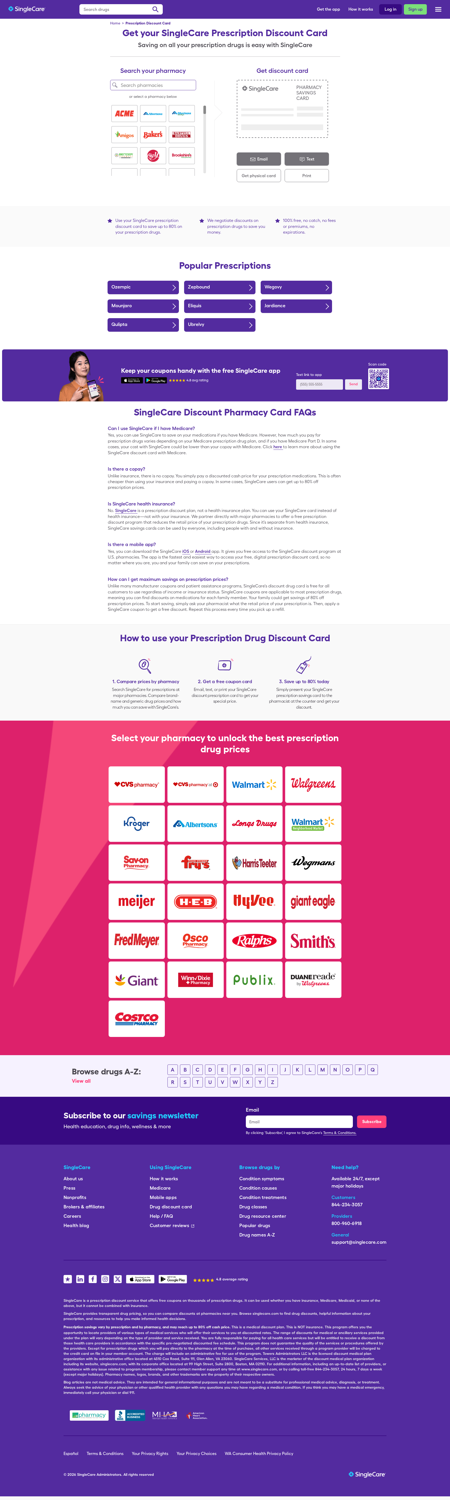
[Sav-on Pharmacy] (137, 862)
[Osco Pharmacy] (195, 940)
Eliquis (194, 305)
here (278, 446)
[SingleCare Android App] (156, 379)
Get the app (328, 9)
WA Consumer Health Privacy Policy (259, 1453)
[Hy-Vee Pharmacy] (254, 901)
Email (252, 1110)
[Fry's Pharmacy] (195, 862)
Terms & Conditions (105, 1453)
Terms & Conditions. (340, 1133)
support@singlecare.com (359, 1242)
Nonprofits (75, 1197)
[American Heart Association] (198, 1415)
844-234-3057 (347, 1204)
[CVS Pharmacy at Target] (195, 784)
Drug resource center (262, 1216)
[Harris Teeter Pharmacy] (254, 862)
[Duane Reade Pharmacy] (313, 979)
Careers (72, 1216)
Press (69, 1188)
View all (81, 1081)
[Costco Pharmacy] (137, 1018)
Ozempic (121, 287)
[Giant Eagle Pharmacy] (313, 901)
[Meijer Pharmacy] (137, 901)
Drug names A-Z (257, 1235)
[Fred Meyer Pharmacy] (137, 940)
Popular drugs (254, 1225)
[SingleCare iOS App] (132, 379)
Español (71, 1453)
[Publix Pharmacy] (254, 979)
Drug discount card (171, 1206)
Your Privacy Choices (196, 1453)
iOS (186, 551)
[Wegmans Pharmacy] (313, 862)
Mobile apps (163, 1197)
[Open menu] (438, 10)
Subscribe (372, 1121)
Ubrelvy (196, 324)
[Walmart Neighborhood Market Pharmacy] (313, 823)
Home (115, 23)
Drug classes (253, 1206)
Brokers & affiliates (84, 1206)
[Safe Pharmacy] (89, 1415)
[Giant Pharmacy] (137, 979)
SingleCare (126, 510)
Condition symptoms (261, 1178)
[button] (124, 113)
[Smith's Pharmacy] (313, 940)
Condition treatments (262, 1197)
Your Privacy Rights (150, 1453)
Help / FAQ (161, 1216)
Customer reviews (169, 1225)
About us (73, 1178)
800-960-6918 (347, 1223)
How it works (360, 9)
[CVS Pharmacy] (137, 784)
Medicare (160, 1188)
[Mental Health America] (165, 1415)
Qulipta (119, 324)
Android (203, 551)
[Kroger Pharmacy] (137, 823)
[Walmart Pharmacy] (254, 784)
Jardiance (275, 305)
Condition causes (258, 1188)
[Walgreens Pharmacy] (313, 784)
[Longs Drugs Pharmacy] (254, 823)
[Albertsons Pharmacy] (195, 823)
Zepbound (199, 287)
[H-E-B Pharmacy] (195, 901)
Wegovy (273, 287)
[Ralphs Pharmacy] (254, 940)
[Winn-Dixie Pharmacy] (195, 979)
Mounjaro (121, 305)
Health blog (76, 1225)
